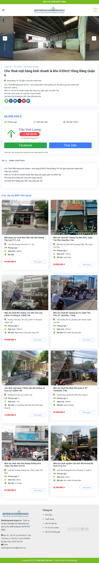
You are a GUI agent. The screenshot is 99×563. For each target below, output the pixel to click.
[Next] (94, 38)
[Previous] (5, 38)
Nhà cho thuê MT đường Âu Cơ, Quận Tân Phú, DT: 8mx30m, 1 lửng (71, 314)
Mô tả (4, 160)
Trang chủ (7, 67)
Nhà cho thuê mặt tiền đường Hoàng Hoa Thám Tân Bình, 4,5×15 (22, 464)
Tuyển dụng (49, 519)
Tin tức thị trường (52, 528)
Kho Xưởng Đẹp (71, 560)
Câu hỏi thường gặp (52, 532)
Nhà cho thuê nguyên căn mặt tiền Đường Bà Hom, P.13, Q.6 (73, 464)
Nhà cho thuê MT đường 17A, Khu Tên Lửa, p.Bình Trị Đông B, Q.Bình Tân (23, 314)
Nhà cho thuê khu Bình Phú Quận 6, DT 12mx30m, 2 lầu (70, 389)
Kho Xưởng (18, 67)
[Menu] (3, 10)
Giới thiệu (48, 515)
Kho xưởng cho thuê (31, 67)
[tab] (4, 160)
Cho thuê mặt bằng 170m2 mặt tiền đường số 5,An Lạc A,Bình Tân (24, 389)
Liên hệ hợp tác (51, 523)
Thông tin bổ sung (17, 160)
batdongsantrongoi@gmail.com (13, 548)
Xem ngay (38, 262)
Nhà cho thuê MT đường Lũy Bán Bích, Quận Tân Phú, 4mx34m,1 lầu (72, 238)
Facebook (25, 145)
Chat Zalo (70, 145)
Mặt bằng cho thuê (41, 152)
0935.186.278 (31, 134)
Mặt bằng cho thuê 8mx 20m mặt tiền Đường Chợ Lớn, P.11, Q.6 (24, 238)
